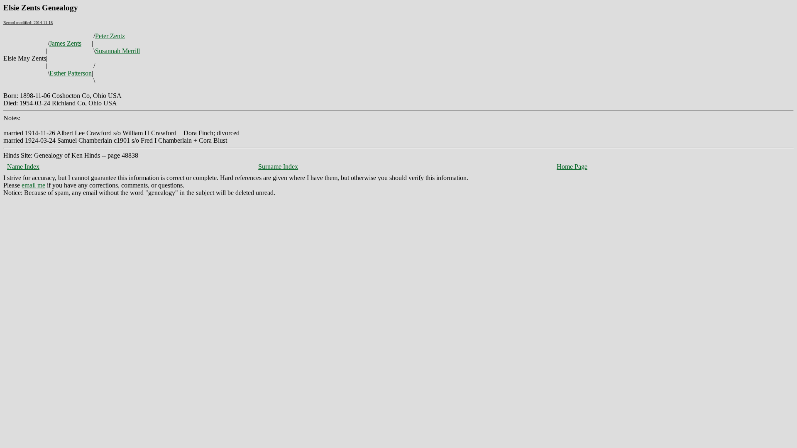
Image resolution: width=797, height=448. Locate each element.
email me (33, 185)
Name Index (23, 166)
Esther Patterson (70, 73)
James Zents (65, 43)
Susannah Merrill (117, 50)
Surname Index (278, 166)
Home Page (572, 166)
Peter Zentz (110, 35)
